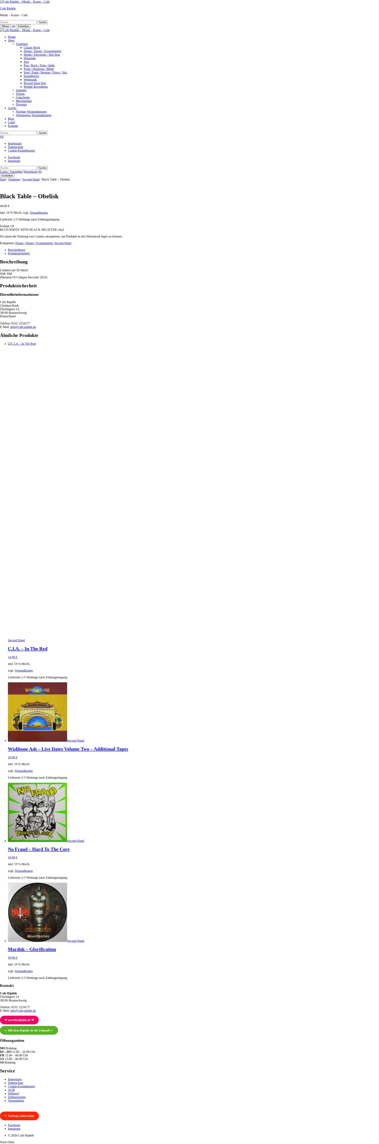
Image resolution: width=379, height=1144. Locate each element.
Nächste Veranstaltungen (31, 111)
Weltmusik (30, 79)
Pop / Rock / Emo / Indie (39, 65)
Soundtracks (31, 76)
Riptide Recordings (36, 86)
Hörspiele (30, 58)
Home (12, 37)
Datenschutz (15, 147)
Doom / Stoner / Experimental (42, 51)
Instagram (14, 161)
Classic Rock (32, 47)
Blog (11, 118)
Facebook (14, 157)
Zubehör (21, 90)
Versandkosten (39, 212)
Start (3, 179)
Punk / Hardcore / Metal (39, 69)
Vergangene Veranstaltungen (33, 115)
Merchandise (24, 101)
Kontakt (13, 126)
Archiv (12, 108)
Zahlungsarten (17, 1097)
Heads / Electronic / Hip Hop (42, 54)
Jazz (26, 61)
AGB (11, 1090)
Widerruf (13, 1093)
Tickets (20, 93)
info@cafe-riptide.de (23, 327)
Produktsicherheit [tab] (19, 253)
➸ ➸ (29, 1030)
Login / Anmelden (11, 171)
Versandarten (16, 1100)
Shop (11, 40)
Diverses (21, 104)
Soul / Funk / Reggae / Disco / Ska (45, 72)
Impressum (15, 143)
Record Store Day (35, 83)
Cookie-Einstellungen (21, 150)
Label (11, 122)
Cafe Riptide (8, 8)
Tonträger (22, 44)
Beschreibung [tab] (16, 249)
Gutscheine (23, 97)
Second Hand (31, 179)
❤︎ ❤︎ (19, 1020)
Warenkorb (32, 171)
